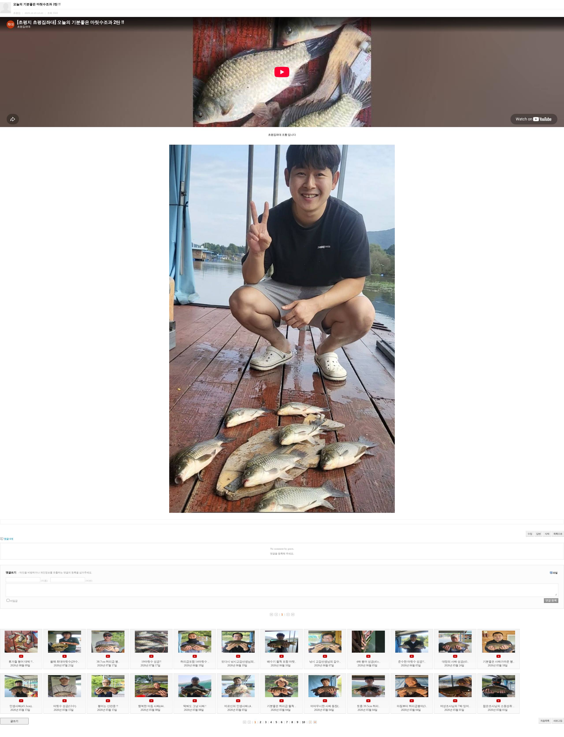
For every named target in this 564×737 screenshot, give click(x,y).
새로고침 (557, 720)
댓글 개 (8, 539)
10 (303, 722)
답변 (538, 533)
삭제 (547, 533)
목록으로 (557, 533)
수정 (530, 533)
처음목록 (544, 720)
